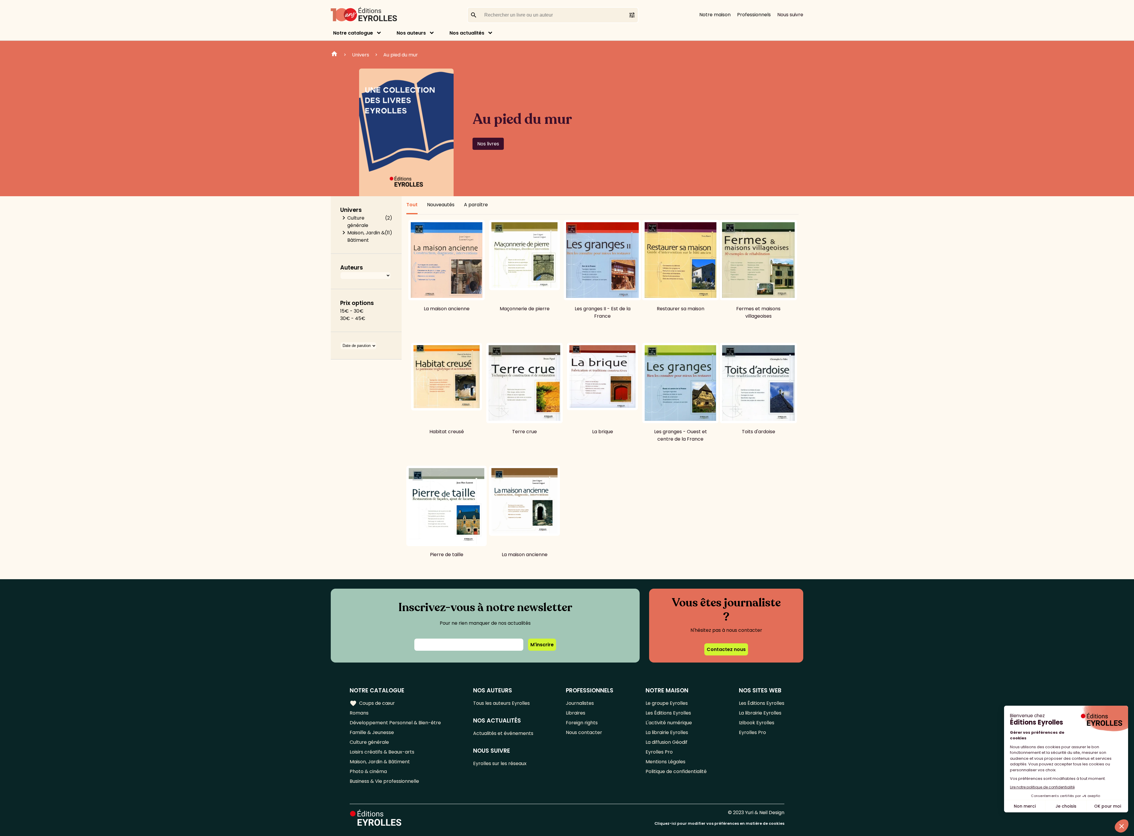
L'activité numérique (669, 722)
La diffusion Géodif (666, 742)
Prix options (357, 303)
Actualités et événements (503, 733)
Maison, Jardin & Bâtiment (366, 236)
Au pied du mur (400, 54)
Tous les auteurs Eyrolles (501, 703)
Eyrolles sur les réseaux (500, 763)
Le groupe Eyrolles (667, 703)
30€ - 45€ (352, 318)
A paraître (476, 204)
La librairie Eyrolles (667, 732)
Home (334, 54)
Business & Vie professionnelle (384, 781)
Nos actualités (466, 33)
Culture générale (357, 222)
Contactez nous (726, 649)
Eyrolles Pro (659, 752)
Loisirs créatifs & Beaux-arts (382, 752)
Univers (360, 54)
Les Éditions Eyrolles (668, 713)
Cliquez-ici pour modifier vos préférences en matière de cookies (719, 823)
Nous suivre (790, 14)
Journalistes (580, 703)
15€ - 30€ (352, 311)
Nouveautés (440, 204)
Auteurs (351, 268)
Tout (412, 204)
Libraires (575, 713)
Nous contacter (584, 732)
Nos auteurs (411, 33)
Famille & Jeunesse (372, 732)
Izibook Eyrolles (756, 722)
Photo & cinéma (368, 771)
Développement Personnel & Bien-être (395, 722)
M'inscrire (542, 644)
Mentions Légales (665, 761)
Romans (359, 713)
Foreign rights (582, 722)
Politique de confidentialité (676, 771)
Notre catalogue (353, 33)
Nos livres (488, 143)
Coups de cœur (372, 703)
